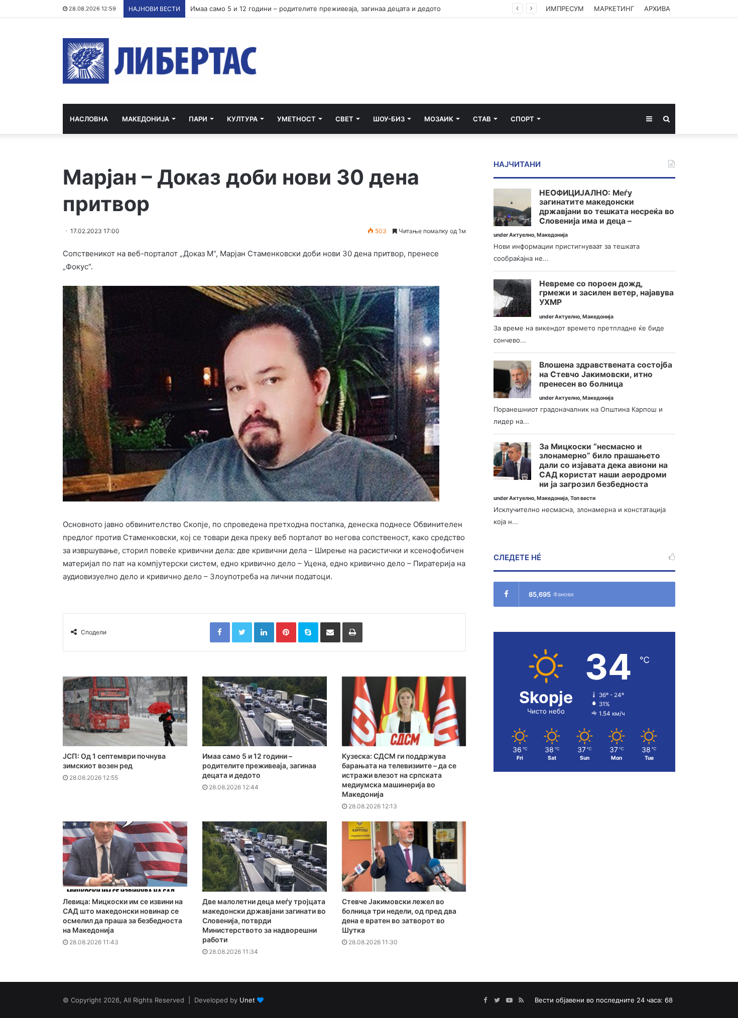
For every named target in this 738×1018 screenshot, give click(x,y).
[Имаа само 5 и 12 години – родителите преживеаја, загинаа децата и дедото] (264, 711)
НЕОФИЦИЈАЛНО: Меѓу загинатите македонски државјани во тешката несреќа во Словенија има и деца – (606, 207)
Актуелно (521, 235)
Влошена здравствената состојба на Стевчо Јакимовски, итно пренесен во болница (605, 374)
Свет (344, 119)
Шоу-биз (389, 119)
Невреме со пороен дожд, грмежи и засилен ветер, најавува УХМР (606, 293)
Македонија (145, 119)
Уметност (296, 119)
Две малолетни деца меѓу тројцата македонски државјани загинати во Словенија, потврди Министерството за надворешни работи (264, 920)
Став (482, 119)
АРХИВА (657, 9)
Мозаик (438, 119)
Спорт (522, 119)
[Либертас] (160, 61)
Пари (198, 119)
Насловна (89, 119)
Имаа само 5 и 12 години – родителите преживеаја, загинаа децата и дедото (315, 9)
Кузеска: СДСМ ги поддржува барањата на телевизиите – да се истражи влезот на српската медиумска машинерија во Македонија (399, 775)
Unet (247, 1000)
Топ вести (582, 498)
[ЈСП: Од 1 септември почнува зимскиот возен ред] (125, 711)
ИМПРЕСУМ (565, 9)
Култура (242, 119)
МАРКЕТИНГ (614, 9)
